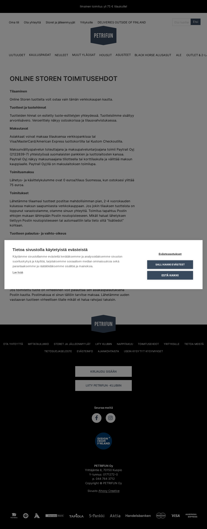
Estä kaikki (170, 275)
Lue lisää (18, 272)
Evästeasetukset (170, 253)
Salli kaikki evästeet (170, 264)
